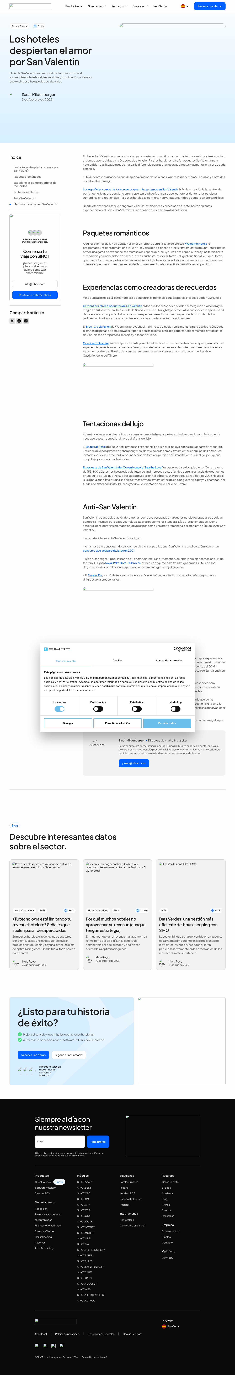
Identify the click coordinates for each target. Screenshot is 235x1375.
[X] (45, 1346)
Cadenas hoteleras (130, 1198)
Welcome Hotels (196, 243)
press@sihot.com (134, 763)
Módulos (83, 1175)
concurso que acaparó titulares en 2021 (109, 550)
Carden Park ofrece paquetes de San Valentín (112, 306)
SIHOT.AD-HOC (86, 1300)
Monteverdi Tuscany (96, 343)
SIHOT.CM (83, 1198)
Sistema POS (42, 1193)
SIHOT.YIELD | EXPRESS (90, 1294)
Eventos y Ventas (44, 1231)
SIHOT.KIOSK (84, 1221)
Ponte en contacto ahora (35, 295)
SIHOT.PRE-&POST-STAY (91, 1249)
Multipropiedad (43, 1219)
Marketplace (127, 1219)
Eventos (166, 1210)
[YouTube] (62, 1346)
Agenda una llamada (69, 1055)
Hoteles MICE (127, 1193)
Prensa (166, 1204)
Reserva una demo (210, 6)
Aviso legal (41, 1333)
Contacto (167, 1242)
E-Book (166, 1187)
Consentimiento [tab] (66, 660)
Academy (167, 1193)
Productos (72, 6)
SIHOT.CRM (83, 1204)
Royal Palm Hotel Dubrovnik (123, 563)
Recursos (117, 6)
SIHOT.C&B (83, 1193)
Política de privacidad (67, 1333)
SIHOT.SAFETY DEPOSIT (90, 1266)
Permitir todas (166, 723)
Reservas (40, 1242)
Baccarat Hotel (96, 446)
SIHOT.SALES (84, 1272)
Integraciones (129, 1213)
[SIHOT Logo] (30, 6)
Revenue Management (48, 1214)
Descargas (168, 1215)
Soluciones (95, 6)
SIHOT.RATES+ (85, 1255)
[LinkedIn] (53, 1346)
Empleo (166, 1236)
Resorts (124, 1187)
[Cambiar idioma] (185, 6)
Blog (164, 1198)
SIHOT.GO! (83, 1215)
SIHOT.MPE (83, 1238)
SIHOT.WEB (84, 1289)
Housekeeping (43, 1236)
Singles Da (95, 575)
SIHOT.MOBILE (85, 1232)
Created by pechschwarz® (94, 1357)
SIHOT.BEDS (84, 1187)
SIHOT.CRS (83, 1210)
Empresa (139, 6)
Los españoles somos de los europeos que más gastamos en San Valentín (130, 189)
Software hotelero (45, 1187)
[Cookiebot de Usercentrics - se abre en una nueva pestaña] (176, 649)
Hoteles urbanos (129, 1181)
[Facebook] (37, 1346)
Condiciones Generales (101, 1333)
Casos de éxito (170, 1181)
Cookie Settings (132, 1333)
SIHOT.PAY (83, 1244)
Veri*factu (160, 6)
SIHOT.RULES (85, 1261)
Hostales (125, 1204)
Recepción (41, 1208)
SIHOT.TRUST (84, 1277)
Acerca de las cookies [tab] (169, 660)
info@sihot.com (35, 284)
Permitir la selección (117, 723)
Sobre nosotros (170, 1231)
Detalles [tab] (117, 660)
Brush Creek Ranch (98, 326)
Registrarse (98, 1141)
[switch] (98, 709)
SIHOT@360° (85, 1181)
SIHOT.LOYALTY (86, 1227)
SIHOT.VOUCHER (87, 1283)
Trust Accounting (44, 1247)
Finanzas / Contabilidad (48, 1225)
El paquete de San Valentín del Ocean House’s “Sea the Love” (123, 467)
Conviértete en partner (132, 1225)
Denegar (68, 723)
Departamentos (45, 1202)
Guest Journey (43, 1181)
